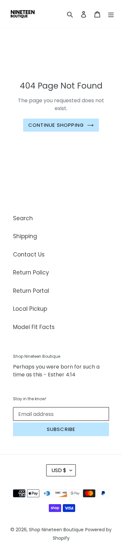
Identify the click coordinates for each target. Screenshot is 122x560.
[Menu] (111, 14)
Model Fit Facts (34, 327)
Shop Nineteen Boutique (56, 529)
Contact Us (29, 254)
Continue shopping (56, 125)
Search (23, 218)
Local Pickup (30, 309)
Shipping (25, 236)
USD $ (58, 470)
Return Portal (31, 291)
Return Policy (31, 272)
